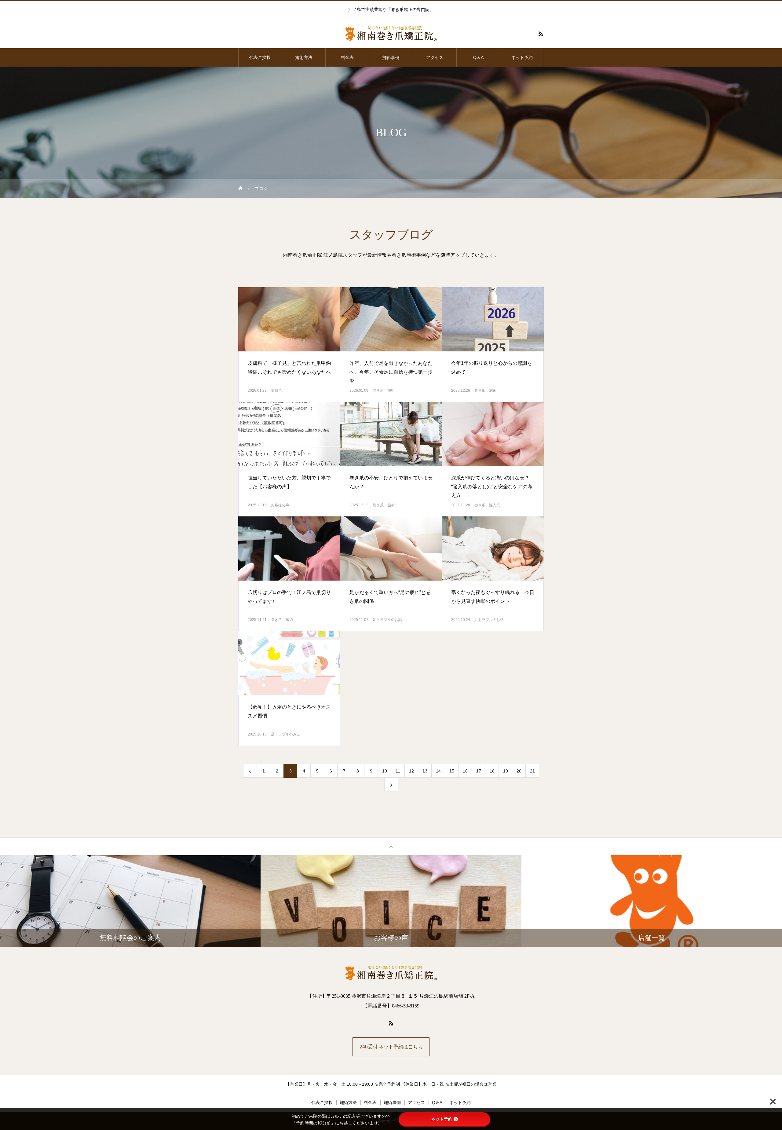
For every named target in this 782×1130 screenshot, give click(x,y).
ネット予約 (522, 57)
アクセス (434, 57)
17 (478, 771)
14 (438, 771)
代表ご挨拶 (260, 57)
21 (532, 771)
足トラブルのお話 (387, 620)
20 (519, 771)
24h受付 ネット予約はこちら (391, 1046)
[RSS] (541, 34)
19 (505, 771)
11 (398, 771)
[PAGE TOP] (391, 846)
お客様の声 (280, 505)
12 (411, 771)
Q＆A (478, 57)
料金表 (347, 57)
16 (465, 771)
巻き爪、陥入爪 (487, 505)
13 (424, 771)
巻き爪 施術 (384, 390)
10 (384, 771)
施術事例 (391, 57)
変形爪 (276, 390)
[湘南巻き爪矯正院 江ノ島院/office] (391, 33)
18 (492, 771)
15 (451, 771)
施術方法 (303, 57)
